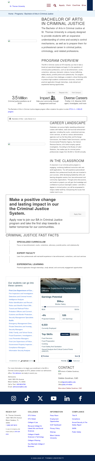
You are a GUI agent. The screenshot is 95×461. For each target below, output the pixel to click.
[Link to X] (40, 398)
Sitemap (53, 432)
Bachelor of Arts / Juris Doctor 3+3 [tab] (24, 119)
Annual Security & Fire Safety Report (79, 423)
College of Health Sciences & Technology (36, 435)
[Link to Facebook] (80, 398)
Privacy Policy (55, 428)
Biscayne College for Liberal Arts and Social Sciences (35, 428)
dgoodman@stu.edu (69, 382)
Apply (62, 5)
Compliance (76, 419)
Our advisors (17, 373)
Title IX (74, 415)
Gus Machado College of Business (36, 445)
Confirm (76, 5)
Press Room (54, 415)
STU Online (32, 415)
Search (54, 5)
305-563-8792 (21, 384)
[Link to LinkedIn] (67, 398)
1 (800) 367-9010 (11, 425)
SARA (74, 428)
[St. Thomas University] (21, 5)
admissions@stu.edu (20, 387)
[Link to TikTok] (27, 398)
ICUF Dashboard (55, 425)
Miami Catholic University (55, 436)
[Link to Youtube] (53, 398)
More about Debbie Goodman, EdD (70, 388)
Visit (68, 5)
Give (84, 5)
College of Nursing (34, 440)
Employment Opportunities (54, 420)
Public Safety (76, 432)
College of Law (33, 422)
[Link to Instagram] (13, 398)
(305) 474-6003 (67, 384)
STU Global (32, 419)
